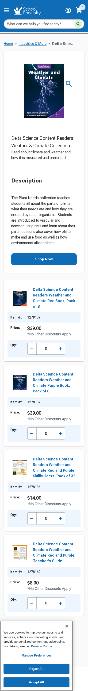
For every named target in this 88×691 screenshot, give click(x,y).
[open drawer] (6, 10)
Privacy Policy (41, 646)
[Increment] (60, 349)
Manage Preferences (36, 655)
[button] (68, 10)
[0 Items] (79, 10)
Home (8, 44)
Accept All (36, 682)
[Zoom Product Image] (69, 84)
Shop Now (44, 259)
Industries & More (32, 44)
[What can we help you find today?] (78, 24)
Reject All (36, 669)
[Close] (66, 626)
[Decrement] (32, 349)
